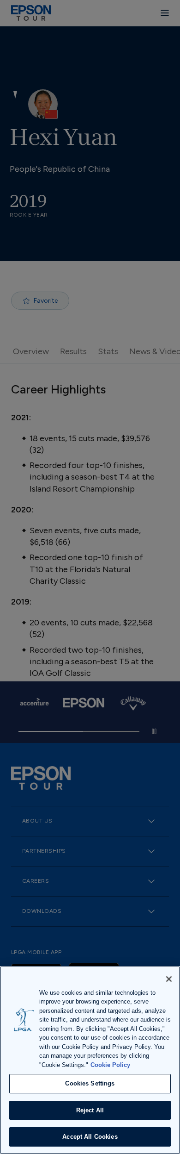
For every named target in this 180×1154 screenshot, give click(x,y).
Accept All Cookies (89, 1136)
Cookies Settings (89, 1083)
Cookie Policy (110, 1064)
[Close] (169, 979)
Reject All (90, 1110)
